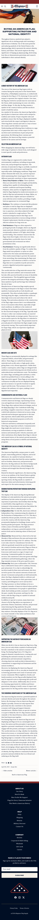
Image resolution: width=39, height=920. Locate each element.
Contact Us (19, 826)
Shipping (19, 817)
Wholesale (19, 843)
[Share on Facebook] (8, 763)
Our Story (19, 791)
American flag (6, 48)
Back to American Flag (19, 775)
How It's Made (19, 794)
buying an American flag (20, 53)
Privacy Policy (14, 908)
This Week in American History (19, 803)
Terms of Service (24, 908)
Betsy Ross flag (9, 407)
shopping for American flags (15, 147)
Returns (19, 820)
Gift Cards (19, 846)
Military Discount (19, 823)
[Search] (6, 6)
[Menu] (2, 6)
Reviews (19, 837)
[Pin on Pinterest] (11, 763)
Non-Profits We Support (19, 797)
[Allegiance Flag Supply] (19, 6)
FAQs (19, 814)
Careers (19, 849)
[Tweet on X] (6, 763)
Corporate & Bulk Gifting (19, 841)
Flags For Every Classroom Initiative (19, 800)
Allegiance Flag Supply (21, 913)
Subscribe (19, 875)
